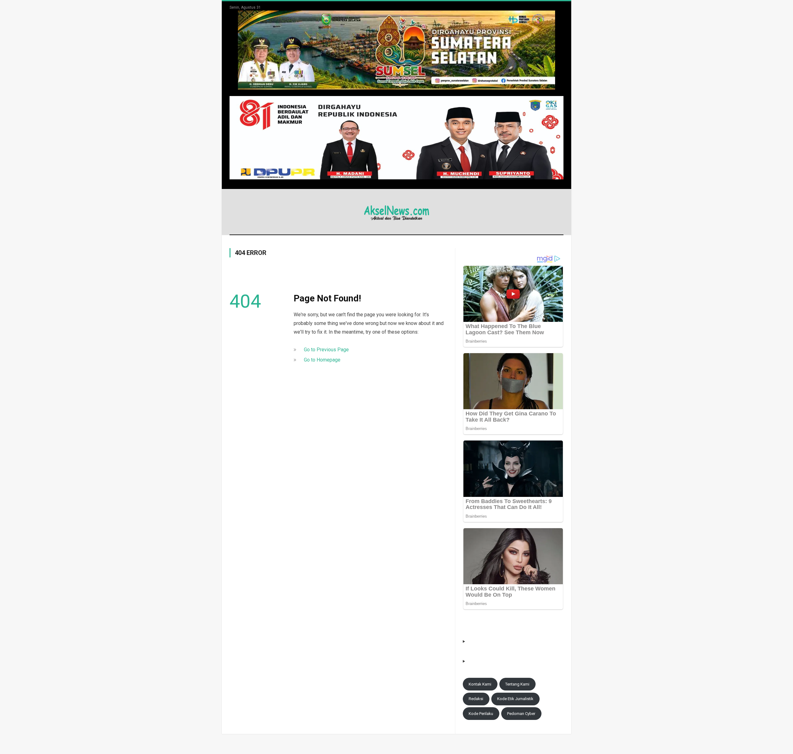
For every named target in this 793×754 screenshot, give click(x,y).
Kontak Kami (480, 684)
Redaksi (476, 698)
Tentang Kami (517, 684)
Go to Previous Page (326, 350)
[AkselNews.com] (396, 211)
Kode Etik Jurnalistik (515, 698)
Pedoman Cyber (521, 713)
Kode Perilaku (481, 713)
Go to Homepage (322, 360)
